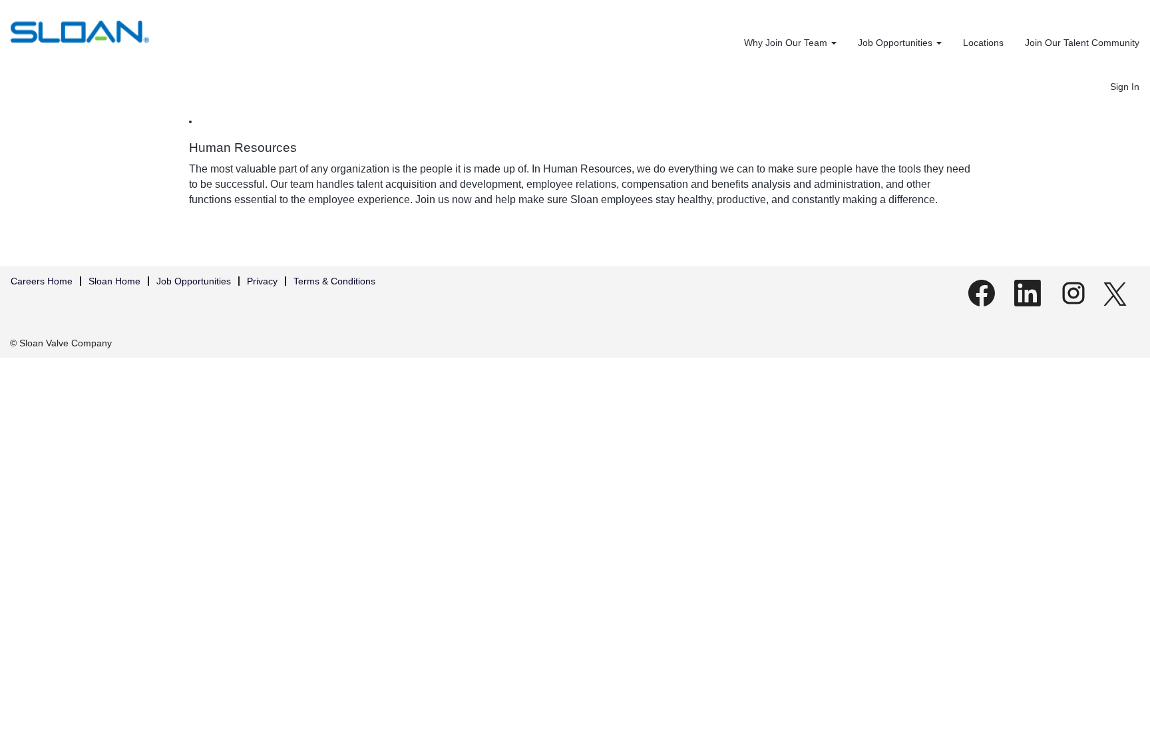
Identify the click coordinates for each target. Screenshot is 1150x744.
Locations (983, 42)
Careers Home (42, 281)
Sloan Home (114, 281)
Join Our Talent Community (1082, 42)
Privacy (262, 281)
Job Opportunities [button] (896, 42)
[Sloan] (80, 31)
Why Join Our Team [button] (787, 42)
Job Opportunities (193, 281)
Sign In (1124, 86)
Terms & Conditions (334, 281)
